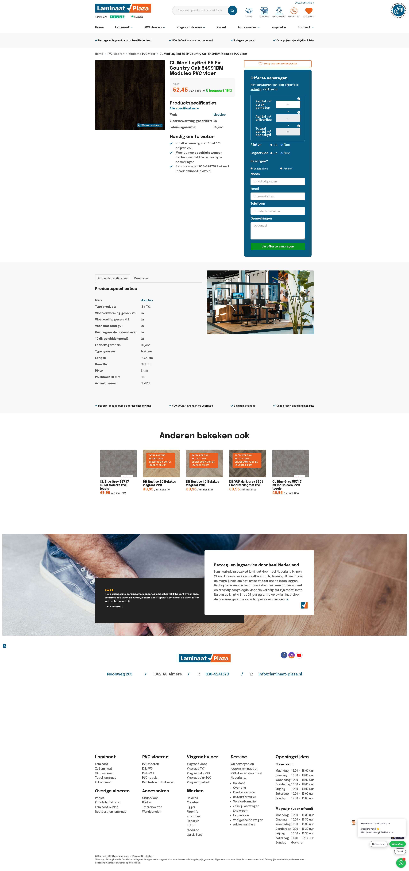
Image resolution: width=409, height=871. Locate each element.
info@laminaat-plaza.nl (193, 171)
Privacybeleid (113, 859)
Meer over (141, 278)
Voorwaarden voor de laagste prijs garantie (190, 859)
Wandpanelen (151, 811)
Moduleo (219, 114)
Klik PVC (147, 768)
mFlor (191, 825)
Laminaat (122, 27)
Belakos (192, 798)
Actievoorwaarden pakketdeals (124, 863)
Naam (255, 174)
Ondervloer (150, 798)
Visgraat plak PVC (199, 777)
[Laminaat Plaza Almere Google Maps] (204, 713)
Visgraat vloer (197, 764)
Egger (191, 807)
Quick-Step (195, 834)
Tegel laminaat (105, 777)
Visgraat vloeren (189, 27)
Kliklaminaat (103, 782)
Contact (303, 27)
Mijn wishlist (309, 16)
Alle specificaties (183, 108)
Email (255, 189)
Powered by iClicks (141, 856)
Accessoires (247, 27)
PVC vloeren (153, 27)
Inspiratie (278, 27)
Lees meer (279, 599)
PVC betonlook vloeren (158, 782)
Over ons (239, 787)
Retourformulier (244, 797)
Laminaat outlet (106, 807)
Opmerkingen (261, 218)
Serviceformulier (245, 801)
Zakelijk (249, 16)
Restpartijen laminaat (110, 811)
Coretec (193, 802)
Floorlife (193, 811)
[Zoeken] (232, 10)
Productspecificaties (113, 278)
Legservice (258, 153)
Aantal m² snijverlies (263, 118)
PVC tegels (150, 777)
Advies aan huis (244, 824)
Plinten (256, 144)
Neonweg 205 (119, 674)
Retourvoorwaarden (252, 859)
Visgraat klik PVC (198, 773)
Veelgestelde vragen (248, 820)
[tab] (112, 278)
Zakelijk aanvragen (303, 3)
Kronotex (193, 816)
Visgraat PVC (196, 768)
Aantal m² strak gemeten (263, 105)
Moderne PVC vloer (142, 53)
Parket (221, 27)
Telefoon (258, 203)
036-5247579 (208, 166)
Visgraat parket (198, 782)
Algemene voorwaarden (227, 859)
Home (99, 27)
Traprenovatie (152, 807)
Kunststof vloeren (108, 802)
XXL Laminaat (104, 773)
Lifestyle (193, 821)
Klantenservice (279, 16)
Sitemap (99, 859)
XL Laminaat (103, 768)
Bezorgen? (258, 161)
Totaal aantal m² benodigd (263, 132)
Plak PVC (148, 773)
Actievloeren (293, 16)
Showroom (264, 16)
